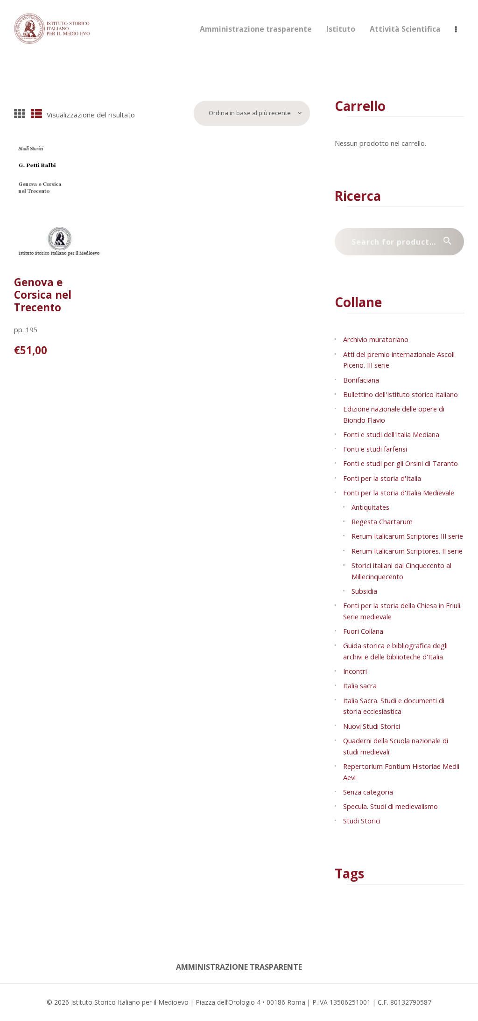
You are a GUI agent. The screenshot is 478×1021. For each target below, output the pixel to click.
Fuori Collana (363, 631)
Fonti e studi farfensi (375, 448)
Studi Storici (361, 820)
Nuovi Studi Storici (371, 726)
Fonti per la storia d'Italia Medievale (398, 492)
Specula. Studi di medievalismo (390, 806)
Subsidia (364, 591)
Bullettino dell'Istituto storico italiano (400, 394)
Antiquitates (370, 507)
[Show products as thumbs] (19, 114)
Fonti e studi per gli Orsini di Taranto (400, 463)
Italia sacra (360, 685)
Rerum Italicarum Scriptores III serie (407, 536)
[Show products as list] (36, 114)
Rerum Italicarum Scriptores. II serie (407, 550)
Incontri (355, 671)
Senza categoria (368, 791)
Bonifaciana (361, 379)
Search (452, 241)
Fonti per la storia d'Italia (382, 478)
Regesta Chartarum (382, 521)
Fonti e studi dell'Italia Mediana (391, 434)
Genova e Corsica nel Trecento (42, 295)
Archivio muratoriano (375, 339)
